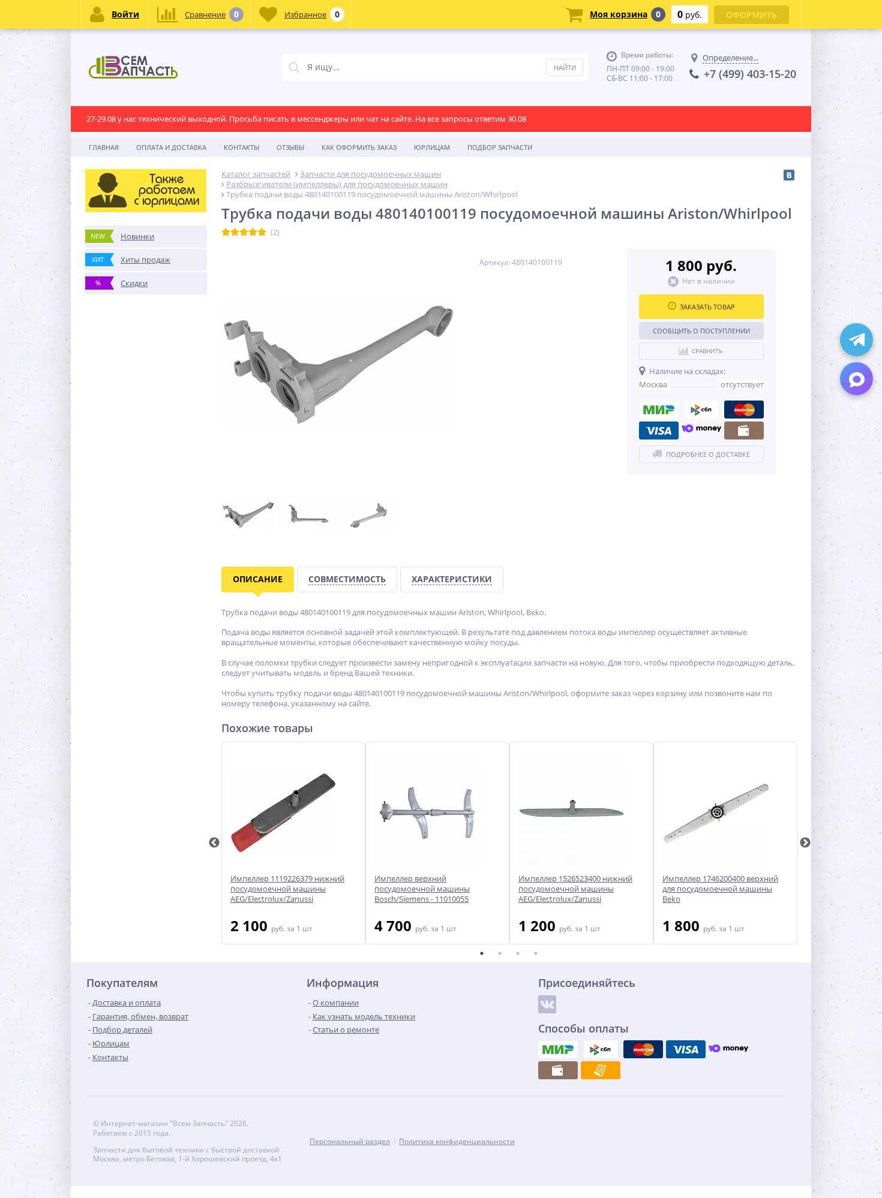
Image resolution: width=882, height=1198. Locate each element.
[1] (225, 232)
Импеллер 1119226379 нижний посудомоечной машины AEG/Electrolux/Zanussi (287, 889)
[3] (243, 232)
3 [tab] (518, 953)
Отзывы (290, 147)
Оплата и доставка (171, 147)
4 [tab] (536, 953)
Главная (104, 147)
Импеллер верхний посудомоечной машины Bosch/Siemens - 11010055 (422, 889)
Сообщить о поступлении (701, 330)
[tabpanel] (293, 843)
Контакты (241, 147)
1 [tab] (482, 953)
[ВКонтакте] (789, 175)
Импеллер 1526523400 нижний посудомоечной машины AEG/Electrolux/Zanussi (575, 889)
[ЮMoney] (701, 431)
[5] (261, 232)
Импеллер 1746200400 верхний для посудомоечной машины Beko (720, 889)
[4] (252, 232)
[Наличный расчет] (744, 431)
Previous (214, 843)
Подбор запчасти (499, 147)
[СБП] (701, 410)
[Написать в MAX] (856, 378)
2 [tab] (500, 953)
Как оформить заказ (359, 147)
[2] (234, 232)
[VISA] (659, 431)
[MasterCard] (744, 410)
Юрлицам (432, 147)
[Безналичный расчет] (600, 1070)
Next (805, 843)
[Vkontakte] (547, 1004)
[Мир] (659, 410)
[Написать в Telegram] (856, 339)
